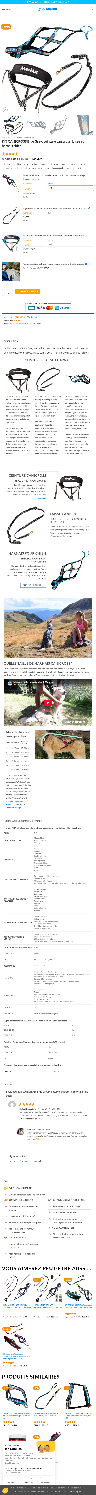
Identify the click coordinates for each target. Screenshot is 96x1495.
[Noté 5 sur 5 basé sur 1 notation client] (48, 154)
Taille (26, 188)
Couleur (27, 183)
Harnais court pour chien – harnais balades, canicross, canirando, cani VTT (78, 1415)
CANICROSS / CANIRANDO (23, 137)
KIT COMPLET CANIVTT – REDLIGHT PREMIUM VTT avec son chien (48, 1307)
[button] (6, 9)
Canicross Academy (76, 1488)
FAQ (12, 1488)
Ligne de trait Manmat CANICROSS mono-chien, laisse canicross (47, 1414)
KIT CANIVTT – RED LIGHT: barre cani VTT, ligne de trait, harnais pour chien (17, 1307)
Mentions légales (23, 1488)
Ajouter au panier (27, 291)
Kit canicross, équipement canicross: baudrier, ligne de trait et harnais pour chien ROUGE (16, 1356)
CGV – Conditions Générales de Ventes (49, 1488)
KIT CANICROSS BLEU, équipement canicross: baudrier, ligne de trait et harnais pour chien (78, 1307)
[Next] (89, 66)
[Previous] (7, 66)
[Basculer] (6, 1195)
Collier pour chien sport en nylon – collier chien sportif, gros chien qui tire (16, 1415)
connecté (28, 1161)
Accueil (5, 137)
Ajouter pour (40, 268)
